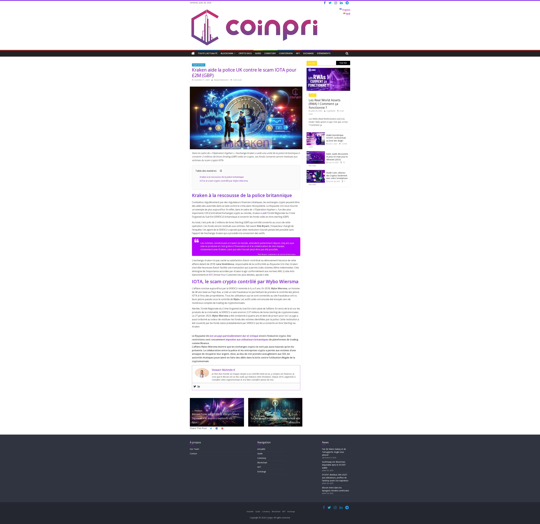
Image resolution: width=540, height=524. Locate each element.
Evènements (323, 53)
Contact (193, 453)
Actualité (261, 449)
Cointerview (286, 53)
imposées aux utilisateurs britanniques (247, 339)
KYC (211, 274)
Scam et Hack (198, 65)
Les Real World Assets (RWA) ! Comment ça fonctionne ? (324, 104)
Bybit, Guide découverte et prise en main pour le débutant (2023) (337, 157)
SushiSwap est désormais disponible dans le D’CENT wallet (334, 464)
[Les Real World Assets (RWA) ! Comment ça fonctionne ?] (328, 69)
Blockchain (227, 53)
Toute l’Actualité (207, 53)
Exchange (308, 53)
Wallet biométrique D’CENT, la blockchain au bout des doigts (336, 138)
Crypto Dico (245, 53)
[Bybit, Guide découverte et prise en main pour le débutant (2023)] (316, 152)
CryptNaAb (331, 111)
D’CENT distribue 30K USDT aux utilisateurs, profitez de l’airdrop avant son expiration (335, 477)
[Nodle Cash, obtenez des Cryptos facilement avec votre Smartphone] (316, 171)
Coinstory (270, 53)
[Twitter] (195, 386)
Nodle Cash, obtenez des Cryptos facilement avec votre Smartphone (337, 175)
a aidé (263, 213)
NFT (298, 53)
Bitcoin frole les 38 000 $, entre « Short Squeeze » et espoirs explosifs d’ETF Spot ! (215, 416)
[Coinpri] (193, 53)
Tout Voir (343, 63)
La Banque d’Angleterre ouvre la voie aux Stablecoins (275, 418)
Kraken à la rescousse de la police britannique (222, 176)
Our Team (194, 449)
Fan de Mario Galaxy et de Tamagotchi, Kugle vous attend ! (334, 452)
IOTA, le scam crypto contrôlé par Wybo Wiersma (224, 180)
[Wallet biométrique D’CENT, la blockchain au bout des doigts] (316, 134)
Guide (258, 53)
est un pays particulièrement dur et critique (234, 335)
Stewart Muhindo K (221, 80)
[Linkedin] (198, 386)
